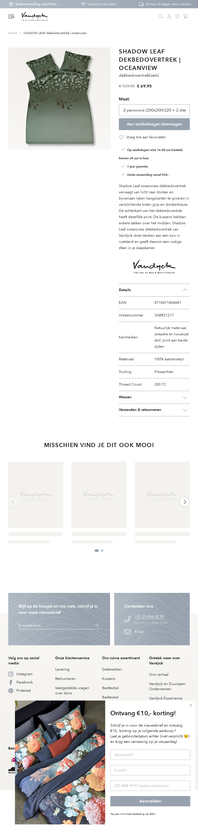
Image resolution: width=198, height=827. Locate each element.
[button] (11, 16)
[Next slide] (184, 502)
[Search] (161, 16)
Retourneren (65, 678)
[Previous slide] (13, 502)
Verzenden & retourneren (140, 409)
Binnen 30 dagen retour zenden (168, 4)
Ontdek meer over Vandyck (164, 661)
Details (125, 290)
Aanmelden (150, 801)
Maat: (124, 99)
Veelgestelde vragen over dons (72, 691)
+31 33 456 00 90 (149, 616)
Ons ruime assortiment (121, 658)
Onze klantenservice (72, 658)
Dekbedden (112, 669)
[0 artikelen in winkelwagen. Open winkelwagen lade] (186, 16)
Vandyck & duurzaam (102, 4)
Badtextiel (110, 697)
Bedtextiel (110, 688)
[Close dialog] (190, 705)
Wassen (125, 397)
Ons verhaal (159, 674)
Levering (62, 669)
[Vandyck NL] (35, 16)
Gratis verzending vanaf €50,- (36, 4)
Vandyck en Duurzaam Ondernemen (167, 686)
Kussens (108, 678)
